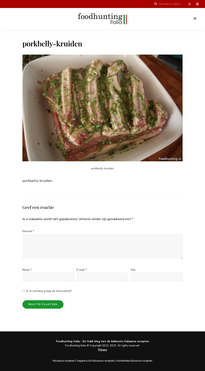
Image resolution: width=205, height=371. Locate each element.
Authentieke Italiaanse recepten (134, 361)
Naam (27, 270)
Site (133, 270)
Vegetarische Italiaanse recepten (95, 361)
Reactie (28, 231)
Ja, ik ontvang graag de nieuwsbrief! (48, 291)
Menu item (189, 4)
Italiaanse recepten (64, 361)
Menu (195, 19)
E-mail (81, 270)
